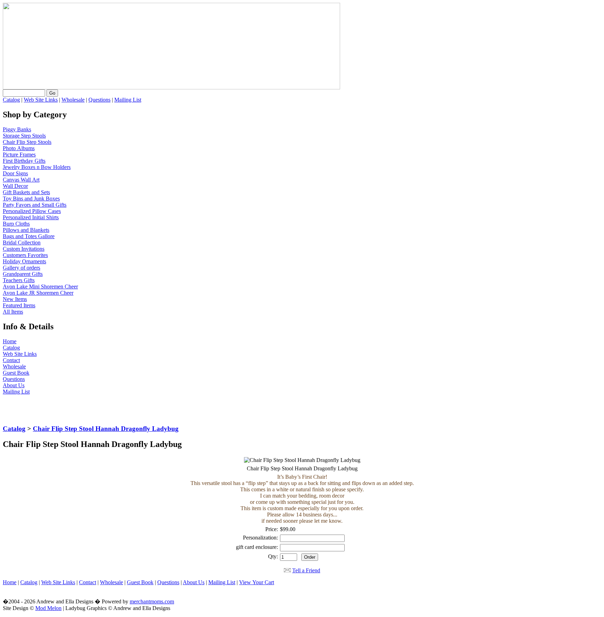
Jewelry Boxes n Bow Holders (37, 167)
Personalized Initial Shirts (31, 217)
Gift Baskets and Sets (26, 192)
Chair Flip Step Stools (27, 142)
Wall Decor (15, 186)
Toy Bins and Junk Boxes (31, 198)
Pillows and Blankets (26, 230)
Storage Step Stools (24, 136)
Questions (99, 100)
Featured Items (19, 305)
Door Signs (15, 173)
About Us (13, 385)
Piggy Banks (17, 129)
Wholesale (73, 100)
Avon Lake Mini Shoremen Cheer (40, 286)
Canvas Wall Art (21, 180)
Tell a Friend (306, 570)
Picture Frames (19, 154)
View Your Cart (256, 582)
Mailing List (127, 100)
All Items (13, 312)
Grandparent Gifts (23, 274)
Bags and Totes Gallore (29, 236)
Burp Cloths (16, 224)
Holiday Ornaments (24, 261)
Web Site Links (41, 100)
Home (9, 341)
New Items (15, 299)
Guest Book (16, 373)
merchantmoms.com (152, 601)
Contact (11, 360)
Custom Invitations (23, 249)
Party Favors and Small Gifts (34, 205)
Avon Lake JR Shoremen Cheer (38, 293)
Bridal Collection (22, 242)
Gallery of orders (21, 268)
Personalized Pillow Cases (32, 211)
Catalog (11, 100)
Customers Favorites (25, 255)
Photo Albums (19, 148)
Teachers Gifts (19, 280)
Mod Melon (48, 608)
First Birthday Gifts (24, 161)
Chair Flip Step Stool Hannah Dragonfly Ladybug (106, 428)
